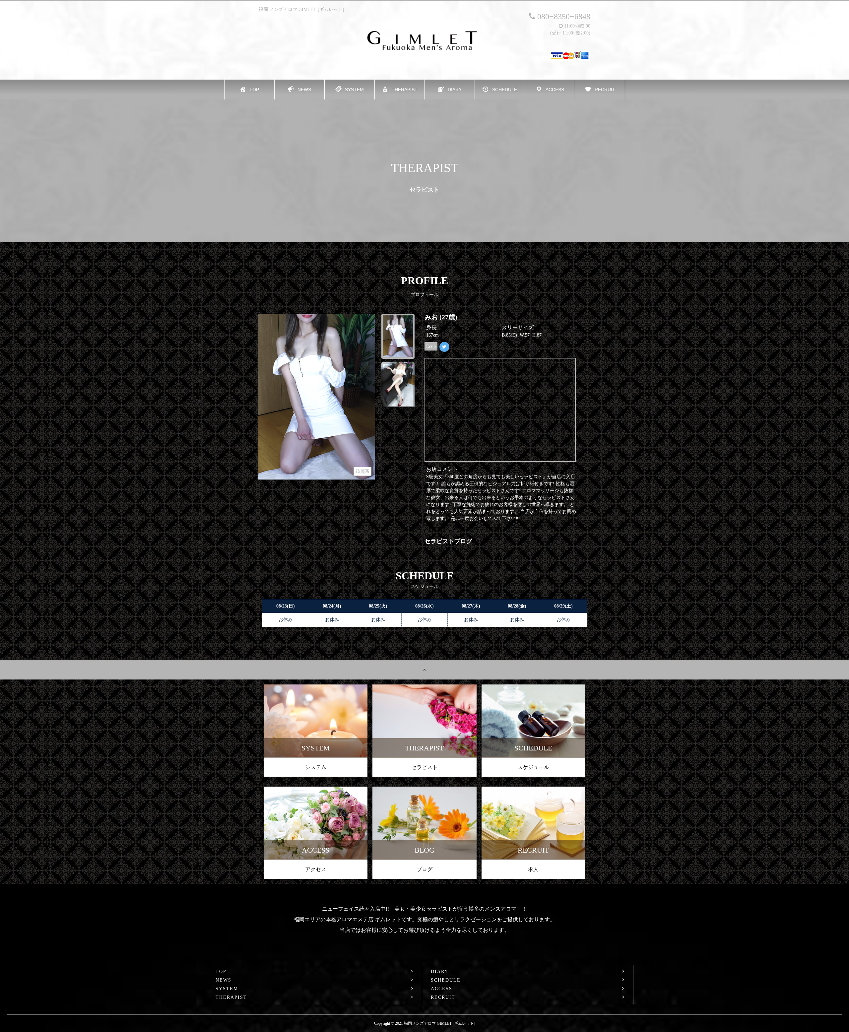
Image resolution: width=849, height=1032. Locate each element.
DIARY (439, 971)
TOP (221, 971)
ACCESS (441, 989)
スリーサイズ (518, 327)
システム (315, 767)
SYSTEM (227, 989)
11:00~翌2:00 (576, 26)
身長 (431, 327)
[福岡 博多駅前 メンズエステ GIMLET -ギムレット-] (424, 40)
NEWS (223, 980)
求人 (533, 869)
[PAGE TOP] (424, 669)
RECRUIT (443, 997)
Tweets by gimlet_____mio (452, 362)
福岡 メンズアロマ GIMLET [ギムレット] (301, 9)
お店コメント (442, 469)
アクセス (315, 869)
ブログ (424, 869)
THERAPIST (231, 997)
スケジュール (533, 767)
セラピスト (424, 767)
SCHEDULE (446, 980)
